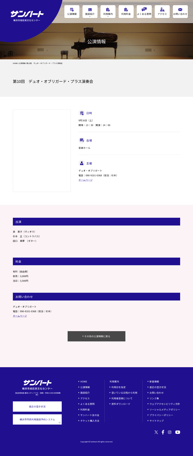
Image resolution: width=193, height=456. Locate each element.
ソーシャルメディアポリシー (165, 409)
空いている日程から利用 (124, 392)
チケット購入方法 (89, 420)
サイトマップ (157, 420)
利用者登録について (122, 398)
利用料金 (85, 409)
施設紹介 (85, 392)
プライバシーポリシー (161, 415)
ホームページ (86, 180)
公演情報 (22, 63)
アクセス (85, 398)
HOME (15, 63)
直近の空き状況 (37, 406)
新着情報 (154, 381)
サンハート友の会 (89, 415)
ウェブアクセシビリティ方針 (165, 403)
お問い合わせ (157, 392)
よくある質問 (87, 403)
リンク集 (154, 398)
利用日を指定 (118, 387)
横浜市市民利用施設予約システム (37, 419)
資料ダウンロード (120, 403)
